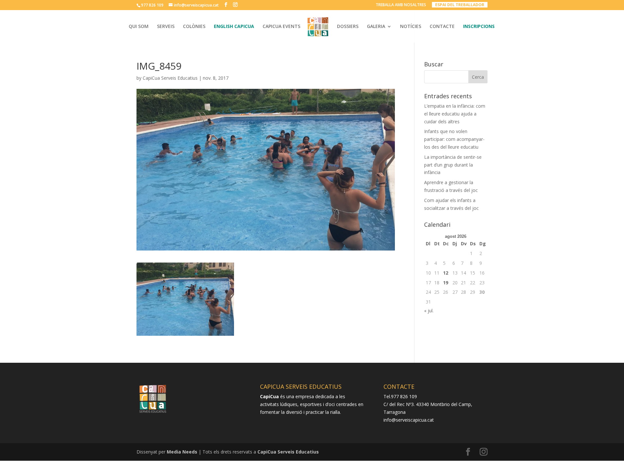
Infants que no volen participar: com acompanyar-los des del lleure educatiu (454, 139)
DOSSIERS (347, 26)
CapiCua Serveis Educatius (170, 78)
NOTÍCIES (410, 26)
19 (445, 282)
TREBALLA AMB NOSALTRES (401, 5)
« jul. (429, 310)
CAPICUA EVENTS (281, 26)
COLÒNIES (194, 26)
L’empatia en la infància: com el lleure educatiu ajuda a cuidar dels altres (454, 114)
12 (445, 273)
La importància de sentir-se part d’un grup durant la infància (453, 165)
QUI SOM (139, 26)
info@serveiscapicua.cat (409, 420)
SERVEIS (166, 26)
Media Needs (182, 452)
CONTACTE (442, 26)
